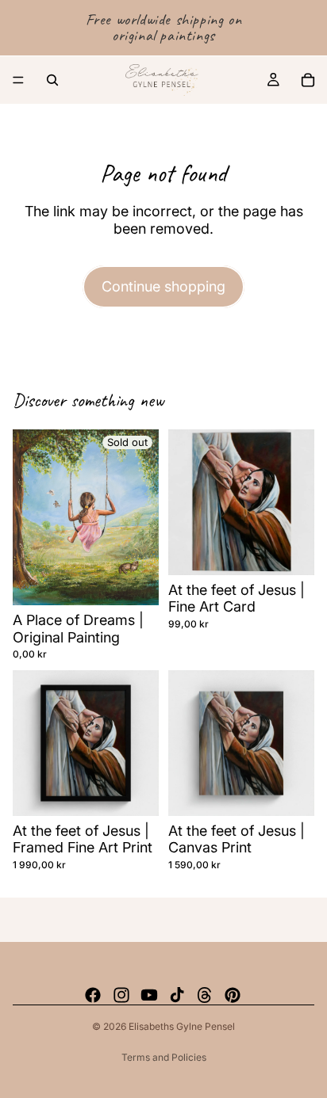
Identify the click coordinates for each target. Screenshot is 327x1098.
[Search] (52, 80)
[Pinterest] (232, 995)
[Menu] (18, 80)
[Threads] (204, 995)
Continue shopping (163, 286)
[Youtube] (149, 995)
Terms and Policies (163, 1057)
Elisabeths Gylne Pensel (182, 1026)
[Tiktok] (177, 995)
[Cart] (307, 80)
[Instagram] (121, 995)
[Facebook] (92, 995)
